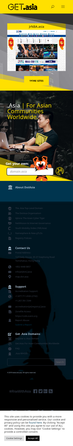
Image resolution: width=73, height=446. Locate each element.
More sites (36, 80)
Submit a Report (23, 324)
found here (35, 422)
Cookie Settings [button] (14, 438)
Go (60, 171)
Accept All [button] (33, 438)
